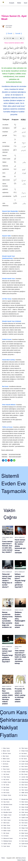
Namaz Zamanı (22, 858)
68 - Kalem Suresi (5, 825)
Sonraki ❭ (18, 33)
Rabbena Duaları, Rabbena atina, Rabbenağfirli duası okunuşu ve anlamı (20, 619)
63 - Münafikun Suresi (6, 812)
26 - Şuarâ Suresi (23, 764)
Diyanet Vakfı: (6, 236)
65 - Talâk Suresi (5, 817)
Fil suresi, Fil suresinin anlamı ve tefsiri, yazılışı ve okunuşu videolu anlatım (20, 695)
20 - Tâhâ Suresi (23, 748)
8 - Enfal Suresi (5, 766)
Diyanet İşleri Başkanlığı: (10, 211)
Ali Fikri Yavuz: (7, 299)
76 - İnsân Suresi (5, 846)
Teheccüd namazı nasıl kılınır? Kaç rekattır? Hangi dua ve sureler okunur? (7, 580)
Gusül (25, 3)
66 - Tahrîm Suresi (5, 820)
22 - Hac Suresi (23, 753)
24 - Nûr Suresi (23, 758)
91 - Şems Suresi (23, 835)
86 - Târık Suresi (23, 822)
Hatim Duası (4, 456)
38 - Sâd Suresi (23, 795)
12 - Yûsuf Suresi (5, 777)
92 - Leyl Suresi (23, 838)
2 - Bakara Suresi (5, 751)
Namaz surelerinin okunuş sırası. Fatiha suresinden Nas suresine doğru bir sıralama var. (7, 619)
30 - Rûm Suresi (23, 774)
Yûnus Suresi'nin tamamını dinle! (14, 43)
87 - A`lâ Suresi (23, 825)
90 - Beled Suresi (23, 833)
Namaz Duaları (19, 610)
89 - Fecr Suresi (23, 830)
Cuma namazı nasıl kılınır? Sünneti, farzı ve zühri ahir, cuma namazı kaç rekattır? (7, 546)
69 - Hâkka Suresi (5, 828)
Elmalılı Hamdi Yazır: (8, 278)
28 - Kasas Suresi (23, 769)
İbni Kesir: (5, 386)
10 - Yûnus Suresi (5, 771)
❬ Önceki (9, 33)
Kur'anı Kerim (9, 25)
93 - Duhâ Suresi (23, 841)
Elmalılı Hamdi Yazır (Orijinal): (11, 321)
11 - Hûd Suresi (5, 774)
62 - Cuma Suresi (5, 809)
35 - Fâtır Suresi (23, 787)
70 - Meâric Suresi (5, 830)
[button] (11, 3)
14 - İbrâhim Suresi (6, 782)
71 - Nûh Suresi (5, 833)
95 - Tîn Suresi (23, 846)
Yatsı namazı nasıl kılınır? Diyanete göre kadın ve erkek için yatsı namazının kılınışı (20, 657)
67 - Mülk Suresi (5, 822)
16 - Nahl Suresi (5, 787)
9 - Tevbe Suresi (5, 769)
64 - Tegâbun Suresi (6, 815)
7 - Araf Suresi (4, 764)
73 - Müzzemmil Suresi (6, 838)
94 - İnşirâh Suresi (23, 843)
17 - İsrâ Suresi (5, 790)
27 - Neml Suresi (23, 766)
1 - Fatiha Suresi (5, 748)
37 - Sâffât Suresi (23, 792)
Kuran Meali (4, 454)
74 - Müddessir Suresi (6, 841)
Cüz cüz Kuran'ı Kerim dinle (15, 454)
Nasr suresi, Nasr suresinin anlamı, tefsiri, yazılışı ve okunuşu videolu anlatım (7, 696)
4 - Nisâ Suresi (5, 756)
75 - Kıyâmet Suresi (6, 843)
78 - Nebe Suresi (23, 802)
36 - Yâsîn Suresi (23, 790)
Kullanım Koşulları (21, 860)
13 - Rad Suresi (5, 779)
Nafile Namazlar (20, 537)
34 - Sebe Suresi (23, 784)
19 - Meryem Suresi (6, 795)
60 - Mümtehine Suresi (6, 804)
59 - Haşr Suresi (5, 802)
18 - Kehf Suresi (5, 792)
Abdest (19, 3)
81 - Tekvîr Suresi (23, 809)
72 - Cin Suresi (4, 835)
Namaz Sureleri (6, 610)
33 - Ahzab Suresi (23, 782)
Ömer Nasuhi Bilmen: (9, 404)
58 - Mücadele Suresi (6, 799)
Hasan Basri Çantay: (8, 359)
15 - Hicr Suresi (5, 784)
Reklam (3, 858)
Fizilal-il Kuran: (7, 339)
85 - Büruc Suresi (23, 820)
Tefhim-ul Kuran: (7, 427)
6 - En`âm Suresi (5, 761)
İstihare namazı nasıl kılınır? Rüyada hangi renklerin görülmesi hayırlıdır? (20, 580)
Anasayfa (11, 3)
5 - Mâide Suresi (5, 758)
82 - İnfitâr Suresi (23, 812)
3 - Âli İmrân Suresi (6, 753)
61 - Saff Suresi (5, 807)
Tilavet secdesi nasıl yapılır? (15, 456)
